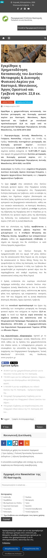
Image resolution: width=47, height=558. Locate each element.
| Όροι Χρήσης (7, 453)
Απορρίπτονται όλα (31, 549)
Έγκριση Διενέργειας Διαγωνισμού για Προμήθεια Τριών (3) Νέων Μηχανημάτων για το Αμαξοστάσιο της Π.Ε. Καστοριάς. (41, 427)
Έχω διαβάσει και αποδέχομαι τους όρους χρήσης (24, 515)
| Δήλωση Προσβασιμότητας (22, 456)
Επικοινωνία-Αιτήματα (21, 5)
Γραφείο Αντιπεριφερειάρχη (23, 419)
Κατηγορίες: (6, 494)
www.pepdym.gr (8, 357)
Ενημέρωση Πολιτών (24, 102)
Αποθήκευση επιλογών (13, 554)
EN (33, 5)
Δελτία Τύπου (8, 102)
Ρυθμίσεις (6, 543)
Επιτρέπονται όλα (11, 549)
